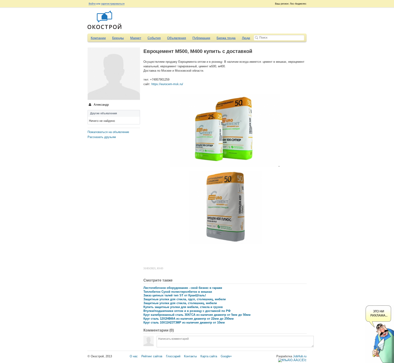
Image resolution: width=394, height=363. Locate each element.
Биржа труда (226, 38)
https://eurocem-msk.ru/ (167, 84)
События (154, 38)
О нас (134, 356)
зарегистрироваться (112, 3)
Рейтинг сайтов (151, 356)
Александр (101, 104)
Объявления (176, 38)
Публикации (201, 38)
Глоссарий (173, 356)
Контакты (190, 356)
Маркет (135, 38)
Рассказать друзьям (102, 137)
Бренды (118, 38)
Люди (246, 38)
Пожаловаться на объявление (108, 132)
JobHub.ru (299, 356)
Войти (92, 3)
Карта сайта (208, 356)
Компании (98, 38)
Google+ (226, 356)
